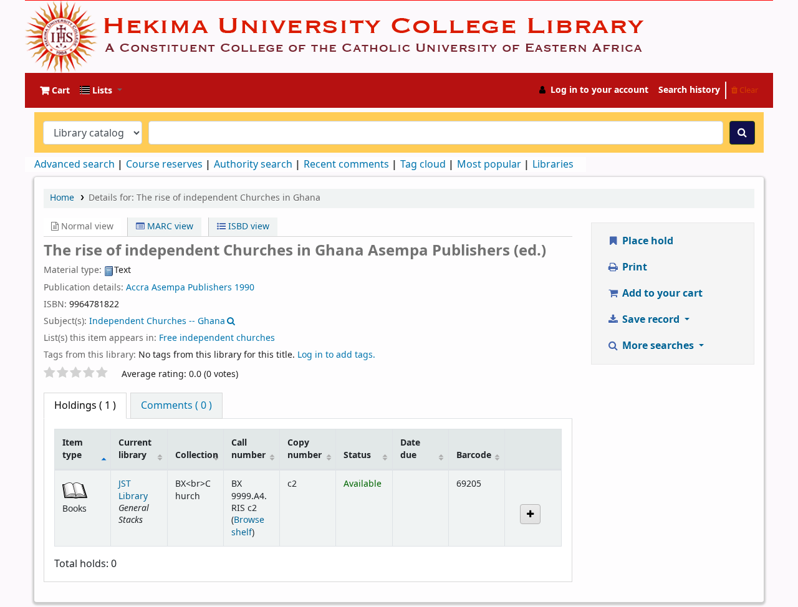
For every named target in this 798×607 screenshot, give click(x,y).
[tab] (176, 406)
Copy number (304, 448)
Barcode (473, 455)
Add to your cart (661, 293)
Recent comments (346, 164)
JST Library (133, 489)
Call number (248, 448)
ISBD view (247, 226)
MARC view (169, 226)
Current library (134, 448)
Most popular (489, 164)
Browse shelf (247, 526)
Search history (689, 90)
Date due (410, 448)
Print (633, 267)
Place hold (646, 241)
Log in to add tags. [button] (336, 354)
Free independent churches (217, 338)
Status (357, 455)
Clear (748, 90)
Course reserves (164, 164)
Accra (137, 287)
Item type (72, 448)
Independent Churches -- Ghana (157, 321)
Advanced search (74, 164)
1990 (244, 287)
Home (62, 197)
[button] (55, 90)
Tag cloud (423, 164)
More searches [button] (658, 345)
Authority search (253, 164)
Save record (651, 319)
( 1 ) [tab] (85, 405)
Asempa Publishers (191, 287)
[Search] (742, 133)
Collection (196, 455)
